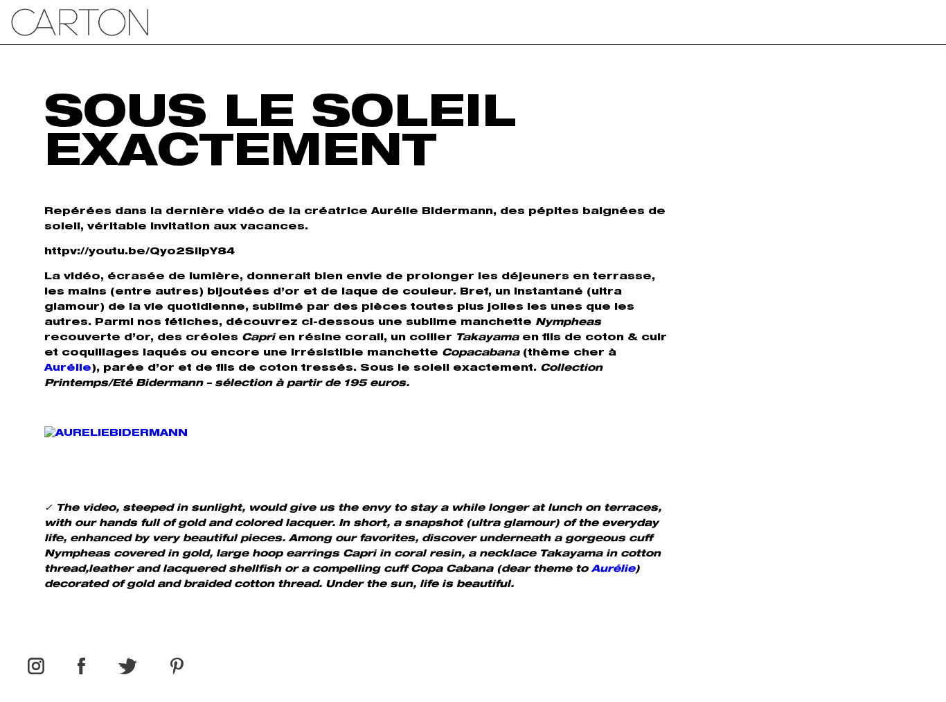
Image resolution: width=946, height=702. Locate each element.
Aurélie (67, 369)
